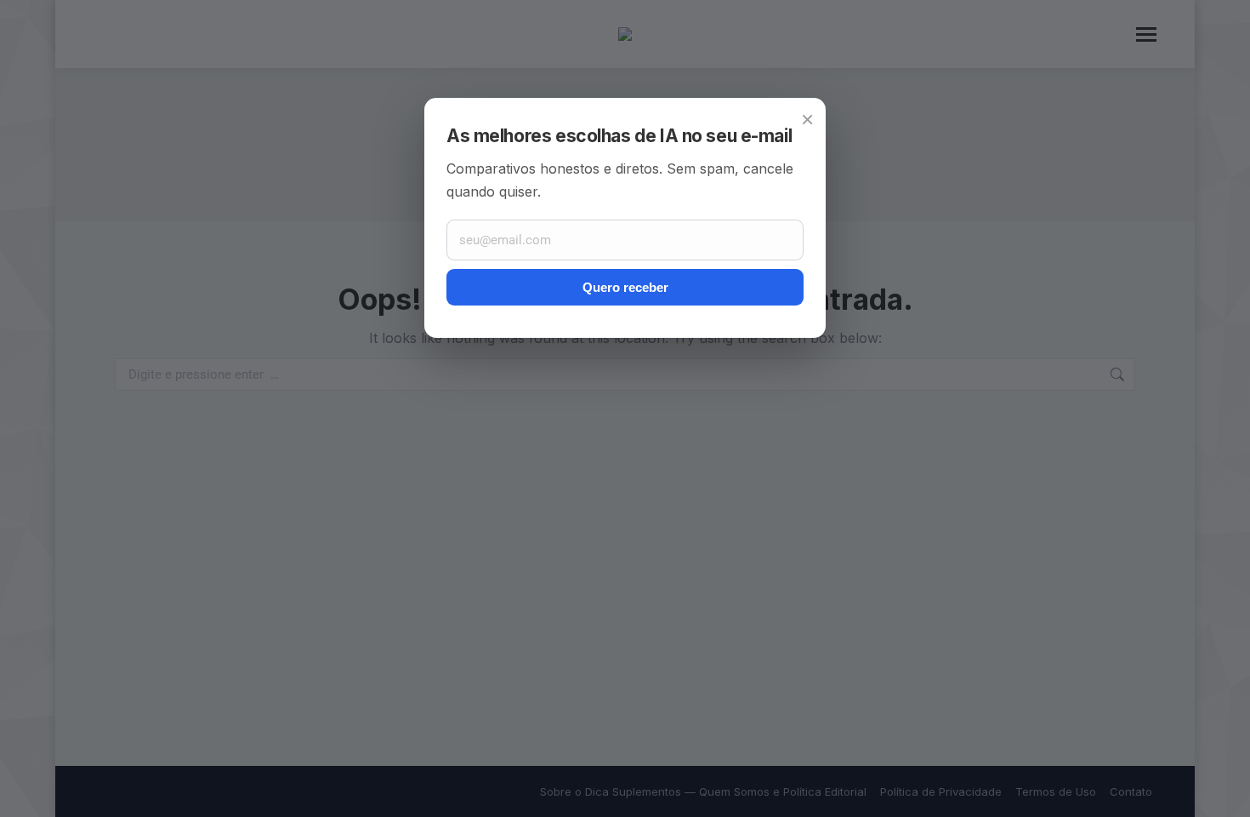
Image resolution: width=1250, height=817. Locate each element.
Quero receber (625, 287)
